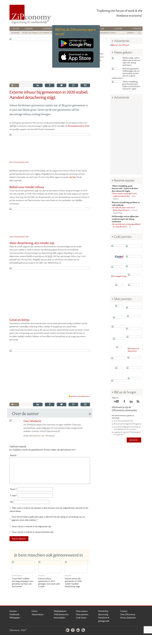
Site (11, 501)
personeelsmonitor (84, 396)
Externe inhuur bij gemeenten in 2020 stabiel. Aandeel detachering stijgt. (73, 582)
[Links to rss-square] (138, 402)
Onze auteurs (82, 611)
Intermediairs (59, 617)
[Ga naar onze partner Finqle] (119, 246)
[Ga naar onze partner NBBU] (119, 360)
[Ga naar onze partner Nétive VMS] (119, 350)
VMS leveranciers (61, 614)
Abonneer (133, 440)
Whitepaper (15, 617)
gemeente (74, 396)
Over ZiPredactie (32, 421)
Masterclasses (38, 614)
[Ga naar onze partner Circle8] (119, 256)
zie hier (73, 177)
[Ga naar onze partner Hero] (133, 287)
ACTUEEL (16, 29)
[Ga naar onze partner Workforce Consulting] (133, 319)
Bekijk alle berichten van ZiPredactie (39, 435)
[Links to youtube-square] (116, 402)
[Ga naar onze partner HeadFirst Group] (133, 277)
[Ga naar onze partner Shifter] (119, 329)
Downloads (49, 29)
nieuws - (42, 575)
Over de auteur (25, 413)
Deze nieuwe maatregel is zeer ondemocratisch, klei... (125, 196)
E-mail (13, 495)
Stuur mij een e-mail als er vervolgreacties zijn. (32, 526)
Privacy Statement (128, 617)
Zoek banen (81, 617)
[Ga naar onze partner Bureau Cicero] (119, 370)
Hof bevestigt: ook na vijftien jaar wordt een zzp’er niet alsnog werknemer (131, 61)
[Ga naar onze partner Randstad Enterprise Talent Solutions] (119, 308)
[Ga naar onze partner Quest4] (119, 319)
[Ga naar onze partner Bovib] (133, 267)
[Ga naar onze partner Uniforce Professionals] (133, 370)
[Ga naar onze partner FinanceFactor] (133, 246)
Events (34, 611)
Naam (13, 489)
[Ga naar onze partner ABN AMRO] (133, 329)
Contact (123, 611)
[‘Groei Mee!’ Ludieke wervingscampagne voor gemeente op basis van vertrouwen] (23, 567)
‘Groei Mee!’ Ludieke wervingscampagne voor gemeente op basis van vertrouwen (22, 582)
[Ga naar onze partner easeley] (133, 308)
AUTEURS (118, 29)
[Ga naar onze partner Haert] (119, 339)
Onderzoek (14, 614)
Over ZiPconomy (127, 614)
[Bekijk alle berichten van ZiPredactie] (100, 44)
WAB (50, 256)
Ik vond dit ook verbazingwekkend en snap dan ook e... (126, 225)
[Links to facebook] (124, 402)
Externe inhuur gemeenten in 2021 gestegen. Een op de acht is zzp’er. (49, 582)
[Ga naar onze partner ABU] (133, 360)
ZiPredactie (98, 53)
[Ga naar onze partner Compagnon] (119, 277)
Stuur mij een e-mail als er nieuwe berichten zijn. (33, 532)
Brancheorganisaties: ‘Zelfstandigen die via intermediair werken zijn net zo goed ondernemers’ (125, 73)
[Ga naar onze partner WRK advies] (133, 381)
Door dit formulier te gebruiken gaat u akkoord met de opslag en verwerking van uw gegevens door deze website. (48, 518)
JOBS (102, 29)
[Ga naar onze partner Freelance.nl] (133, 350)
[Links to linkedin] (131, 402)
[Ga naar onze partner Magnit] (119, 267)
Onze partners (82, 614)
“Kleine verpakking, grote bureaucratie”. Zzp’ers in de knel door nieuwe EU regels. (131, 85)
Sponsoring (103, 614)
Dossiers (29, 29)
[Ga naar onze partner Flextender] (133, 256)
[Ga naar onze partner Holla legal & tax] (133, 339)
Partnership (103, 611)
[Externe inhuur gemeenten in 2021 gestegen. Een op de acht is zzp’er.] (49, 567)
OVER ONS (137, 29)
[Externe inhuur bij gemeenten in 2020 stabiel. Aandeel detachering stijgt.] (76, 567)
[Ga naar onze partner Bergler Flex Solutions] (119, 381)
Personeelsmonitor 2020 (78, 126)
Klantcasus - (17, 575)
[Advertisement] (126, 137)
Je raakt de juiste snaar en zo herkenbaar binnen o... (125, 210)
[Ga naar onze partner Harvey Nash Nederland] (119, 287)
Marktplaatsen (60, 611)
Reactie (14, 455)
